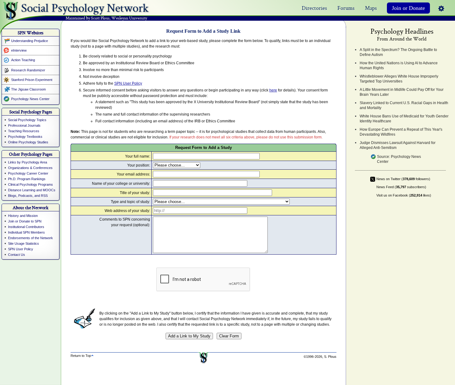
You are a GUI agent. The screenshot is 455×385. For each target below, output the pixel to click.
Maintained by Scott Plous (88, 18)
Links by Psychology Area (27, 162)
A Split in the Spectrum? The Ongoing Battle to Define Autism (398, 52)
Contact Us (16, 254)
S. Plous (330, 356)
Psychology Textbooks (25, 136)
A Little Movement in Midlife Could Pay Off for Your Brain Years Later (402, 92)
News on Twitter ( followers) (403, 179)
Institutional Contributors (26, 227)
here (273, 90)
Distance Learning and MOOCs (31, 190)
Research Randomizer (28, 70)
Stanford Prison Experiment (31, 80)
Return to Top (81, 356)
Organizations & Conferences (30, 168)
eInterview (19, 50)
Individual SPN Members (26, 232)
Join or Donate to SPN (24, 221)
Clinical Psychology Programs (30, 184)
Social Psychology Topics (27, 120)
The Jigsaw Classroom (28, 89)
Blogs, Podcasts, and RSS (28, 195)
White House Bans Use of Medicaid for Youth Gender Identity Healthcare (404, 118)
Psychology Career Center (28, 173)
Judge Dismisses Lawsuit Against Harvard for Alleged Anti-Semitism (398, 145)
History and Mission (23, 216)
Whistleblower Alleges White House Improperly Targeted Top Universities (399, 78)
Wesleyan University (129, 18)
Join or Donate (408, 8)
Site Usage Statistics (23, 243)
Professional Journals (24, 125)
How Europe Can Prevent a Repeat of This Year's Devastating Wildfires (401, 132)
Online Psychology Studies (28, 142)
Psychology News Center (30, 99)
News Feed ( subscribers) (401, 187)
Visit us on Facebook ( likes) (403, 195)
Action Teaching (23, 60)
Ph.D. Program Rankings (27, 179)
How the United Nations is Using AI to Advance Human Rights (399, 65)
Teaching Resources (23, 131)
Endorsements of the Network (30, 238)
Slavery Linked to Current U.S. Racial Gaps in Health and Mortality (404, 105)
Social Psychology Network (85, 6)
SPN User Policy (20, 249)
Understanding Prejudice (29, 41)
